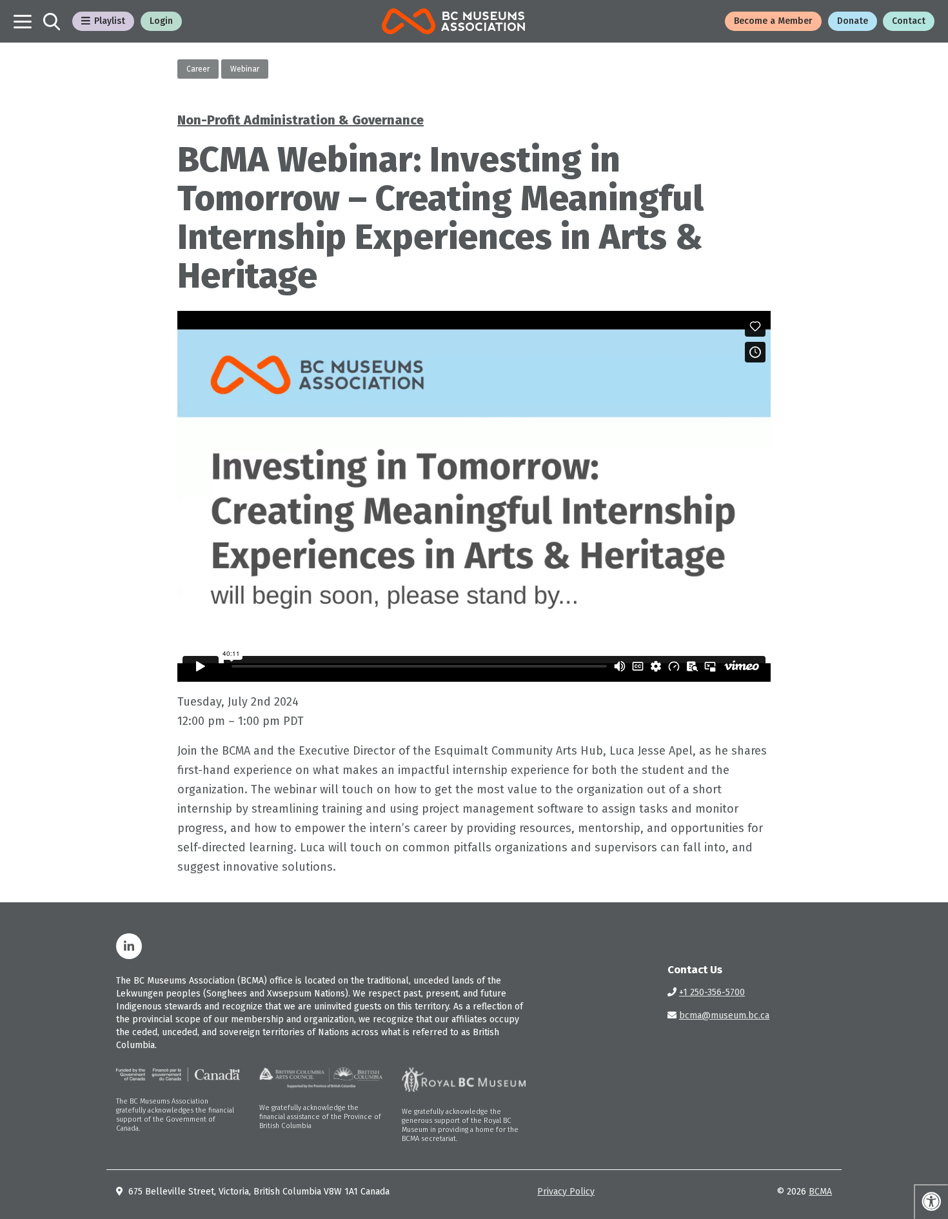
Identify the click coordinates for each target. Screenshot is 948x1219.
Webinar (244, 69)
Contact (908, 20)
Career (198, 69)
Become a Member (773, 20)
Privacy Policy (566, 1191)
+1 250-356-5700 (712, 992)
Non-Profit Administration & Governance (300, 120)
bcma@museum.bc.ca (724, 1015)
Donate (852, 20)
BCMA (820, 1191)
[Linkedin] (129, 946)
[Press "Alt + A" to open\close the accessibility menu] (931, 1201)
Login (161, 20)
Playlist (109, 20)
